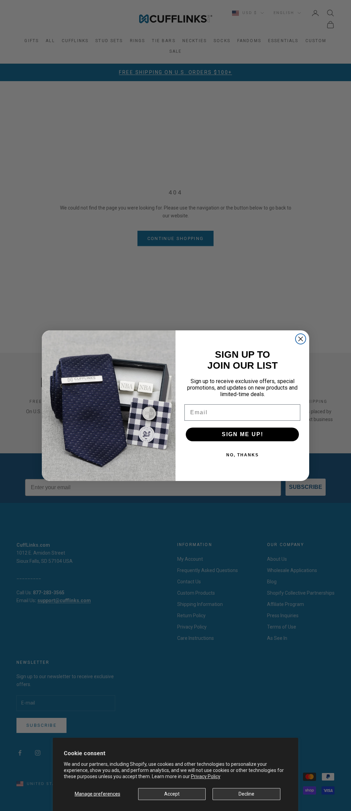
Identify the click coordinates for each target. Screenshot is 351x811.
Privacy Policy (205, 776)
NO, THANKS (242, 455)
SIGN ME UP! (242, 434)
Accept (172, 794)
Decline (246, 794)
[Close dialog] (300, 339)
